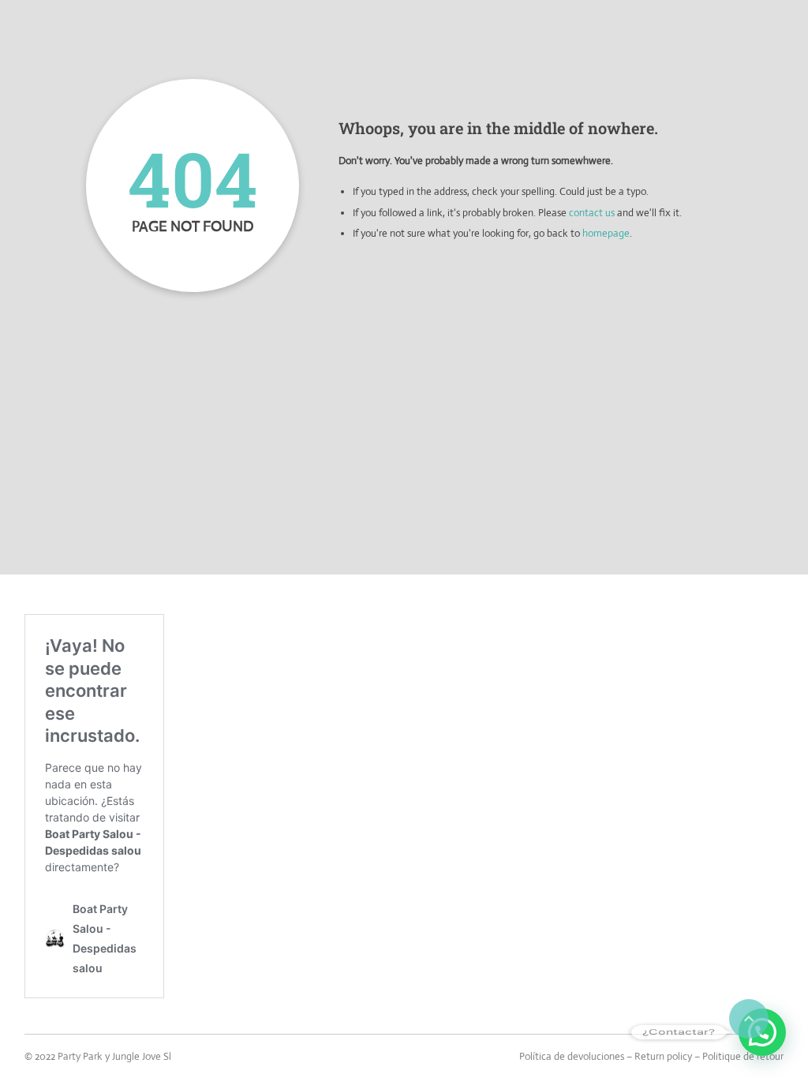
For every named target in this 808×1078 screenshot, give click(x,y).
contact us (592, 212)
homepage (606, 233)
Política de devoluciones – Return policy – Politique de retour (651, 1056)
